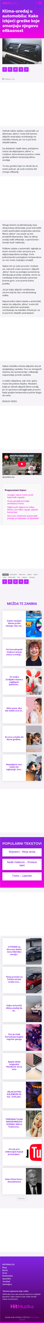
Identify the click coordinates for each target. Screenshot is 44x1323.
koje (18, 577)
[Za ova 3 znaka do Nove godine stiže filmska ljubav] (34, 739)
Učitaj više (21, 1198)
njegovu (24, 577)
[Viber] (10, 69)
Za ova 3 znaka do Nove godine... (14, 738)
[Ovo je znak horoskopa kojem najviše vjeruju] (34, 1037)
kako (4, 577)
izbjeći (35, 574)
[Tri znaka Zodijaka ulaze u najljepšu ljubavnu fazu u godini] (34, 681)
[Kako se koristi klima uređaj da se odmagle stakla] (34, 1009)
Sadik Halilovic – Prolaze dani (22, 864)
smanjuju (32, 577)
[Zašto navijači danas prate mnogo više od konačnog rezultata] (34, 624)
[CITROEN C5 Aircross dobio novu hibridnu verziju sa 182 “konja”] (34, 951)
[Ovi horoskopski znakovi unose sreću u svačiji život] (34, 653)
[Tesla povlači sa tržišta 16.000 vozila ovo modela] (34, 980)
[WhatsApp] (15, 69)
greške (29, 574)
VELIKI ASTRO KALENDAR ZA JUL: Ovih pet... (14, 1094)
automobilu (13, 574)
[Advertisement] (22, 104)
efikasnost (22, 574)
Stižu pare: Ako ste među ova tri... (14, 709)
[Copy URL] (26, 69)
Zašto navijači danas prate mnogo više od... (14, 623)
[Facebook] (4, 69)
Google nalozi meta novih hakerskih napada (20, 496)
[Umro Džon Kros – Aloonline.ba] (34, 1181)
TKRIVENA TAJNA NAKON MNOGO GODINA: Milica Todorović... (14, 1123)
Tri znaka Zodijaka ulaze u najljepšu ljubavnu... (14, 681)
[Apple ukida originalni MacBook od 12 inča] (34, 1066)
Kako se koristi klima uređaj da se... (14, 1008)
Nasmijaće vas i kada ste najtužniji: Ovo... (14, 767)
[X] (21, 69)
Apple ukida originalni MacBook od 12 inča (14, 1065)
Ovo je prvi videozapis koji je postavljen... (14, 1151)
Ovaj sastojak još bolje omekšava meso (18, 502)
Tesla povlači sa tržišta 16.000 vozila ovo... (14, 979)
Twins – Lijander (22, 875)
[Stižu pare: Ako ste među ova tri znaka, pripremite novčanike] (34, 710)
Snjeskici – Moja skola (22, 851)
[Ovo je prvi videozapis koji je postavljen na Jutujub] (34, 1152)
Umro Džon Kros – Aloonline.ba (14, 1180)
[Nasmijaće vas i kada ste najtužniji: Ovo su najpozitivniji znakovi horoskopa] (34, 767)
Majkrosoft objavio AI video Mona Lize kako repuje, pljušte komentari (22, 509)
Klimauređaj (11, 577)
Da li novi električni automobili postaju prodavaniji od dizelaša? (23, 517)
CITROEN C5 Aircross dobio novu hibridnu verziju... (14, 951)
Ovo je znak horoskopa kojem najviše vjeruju (14, 1036)
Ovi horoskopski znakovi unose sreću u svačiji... (14, 652)
